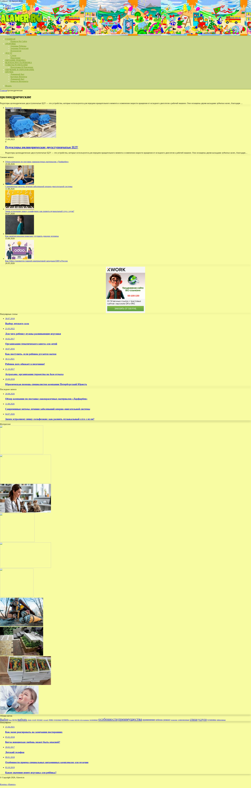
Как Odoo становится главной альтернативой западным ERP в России (36, 261)
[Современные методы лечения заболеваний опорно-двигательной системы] (19, 184)
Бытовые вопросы (18, 77)
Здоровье (10, 44)
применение (148, 719)
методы (77, 720)
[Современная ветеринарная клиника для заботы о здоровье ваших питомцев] (25, 512)
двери (29, 720)
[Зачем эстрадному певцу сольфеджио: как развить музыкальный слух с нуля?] (19, 209)
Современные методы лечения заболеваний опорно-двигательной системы (38, 186)
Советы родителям (16, 65)
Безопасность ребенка (18, 62)
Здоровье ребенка (18, 46)
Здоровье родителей (19, 48)
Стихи (13, 55)
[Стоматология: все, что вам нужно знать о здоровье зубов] (19, 713)
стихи (194, 719)
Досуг (8, 53)
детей (34, 720)
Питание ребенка (15, 60)
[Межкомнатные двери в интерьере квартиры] (25, 567)
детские (40, 720)
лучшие (71, 720)
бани (10, 720)
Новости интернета (19, 81)
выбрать (22, 719)
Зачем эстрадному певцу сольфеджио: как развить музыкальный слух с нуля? (39, 211)
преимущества (130, 719)
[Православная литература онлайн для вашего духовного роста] (25, 684)
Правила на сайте (18, 41)
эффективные (221, 720)
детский (45, 720)
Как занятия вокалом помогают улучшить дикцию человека (32, 236)
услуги (202, 719)
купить (65, 719)
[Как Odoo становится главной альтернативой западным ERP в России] (19, 258)
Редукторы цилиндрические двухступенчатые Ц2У (41, 147)
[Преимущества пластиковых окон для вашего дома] (25, 483)
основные (94, 720)
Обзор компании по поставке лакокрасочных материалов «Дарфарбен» (37, 162)
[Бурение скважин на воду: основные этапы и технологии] (21, 626)
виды (14, 720)
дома (51, 720)
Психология (15, 51)
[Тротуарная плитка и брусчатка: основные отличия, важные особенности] (21, 655)
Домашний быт (17, 74)
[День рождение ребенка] (16, 596)
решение (174, 720)
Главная (3, 90)
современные (183, 720)
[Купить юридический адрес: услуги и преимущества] (21, 453)
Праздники (15, 58)
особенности (108, 719)
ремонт (166, 719)
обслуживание (84, 720)
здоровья (57, 720)
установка (211, 720)
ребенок (159, 720)
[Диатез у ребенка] (17, 541)
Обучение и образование (19, 69)
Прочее (9, 72)
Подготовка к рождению (21, 67)
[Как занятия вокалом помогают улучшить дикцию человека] (19, 234)
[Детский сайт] (21, 25)
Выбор (4, 719)
